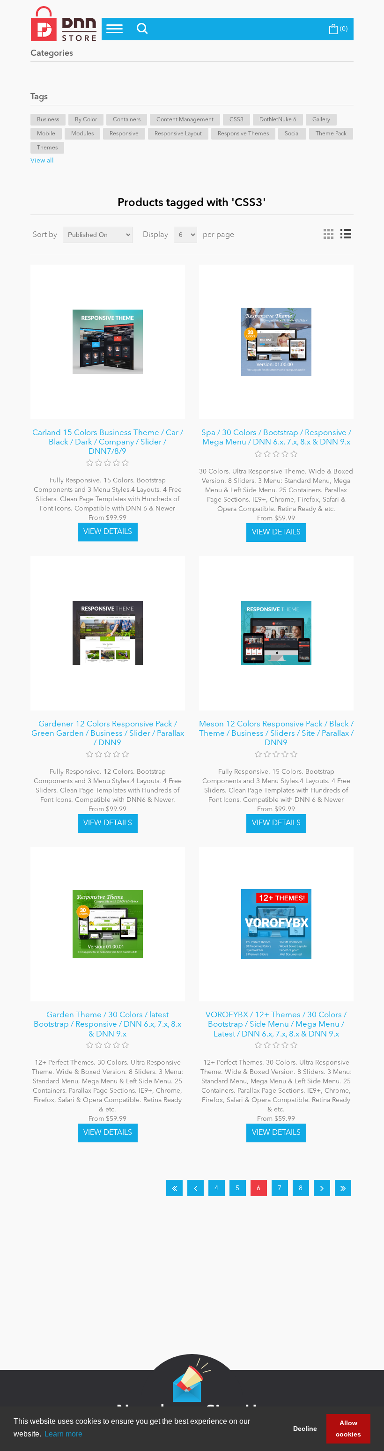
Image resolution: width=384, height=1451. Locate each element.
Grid (328, 234)
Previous (195, 1188)
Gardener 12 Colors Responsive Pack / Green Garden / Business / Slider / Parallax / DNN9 (107, 734)
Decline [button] (305, 1428)
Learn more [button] (63, 1434)
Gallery (321, 120)
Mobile (46, 134)
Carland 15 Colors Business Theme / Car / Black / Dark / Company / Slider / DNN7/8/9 (107, 442)
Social (292, 134)
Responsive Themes (243, 134)
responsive (124, 134)
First (174, 1188)
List (345, 234)
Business (48, 120)
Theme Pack (331, 134)
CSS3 (236, 120)
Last (343, 1188)
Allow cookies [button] (348, 1428)
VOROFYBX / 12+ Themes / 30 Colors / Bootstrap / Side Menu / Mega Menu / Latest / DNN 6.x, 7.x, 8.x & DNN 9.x (276, 1024)
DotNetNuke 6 (277, 120)
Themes (47, 148)
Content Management (185, 120)
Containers (126, 120)
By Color (86, 120)
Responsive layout (178, 134)
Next (322, 1188)
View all (42, 160)
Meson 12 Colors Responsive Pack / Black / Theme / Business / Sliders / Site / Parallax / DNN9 (276, 734)
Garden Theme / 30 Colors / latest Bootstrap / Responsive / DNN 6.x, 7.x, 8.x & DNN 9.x (107, 1024)
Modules (82, 134)
